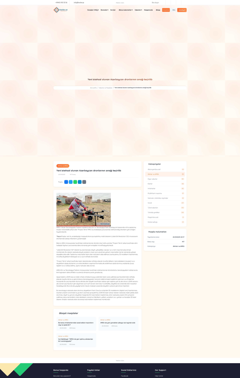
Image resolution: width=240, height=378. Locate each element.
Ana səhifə (93, 88)
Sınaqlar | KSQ (92, 10)
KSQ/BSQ (166, 10)
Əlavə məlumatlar (125, 10)
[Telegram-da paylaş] (80, 182)
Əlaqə (158, 10)
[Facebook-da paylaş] (66, 182)
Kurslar (113, 10)
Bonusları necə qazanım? (62, 376)
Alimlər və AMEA (63, 166)
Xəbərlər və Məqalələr (105, 88)
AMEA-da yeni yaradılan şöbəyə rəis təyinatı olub (117, 323)
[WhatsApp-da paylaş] (75, 182)
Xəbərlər (138, 10)
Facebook (124, 376)
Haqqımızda (148, 10)
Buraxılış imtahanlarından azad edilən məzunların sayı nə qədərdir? (75, 324)
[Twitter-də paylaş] (71, 182)
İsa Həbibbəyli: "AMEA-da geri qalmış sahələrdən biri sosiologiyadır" (75, 340)
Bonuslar (104, 10)
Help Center (159, 376)
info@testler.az (79, 2)
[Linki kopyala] (84, 182)
